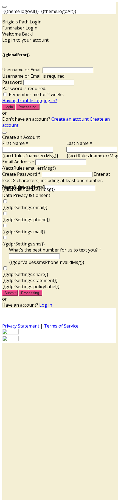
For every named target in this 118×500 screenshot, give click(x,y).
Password (12, 82)
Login (8, 107)
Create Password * (21, 174)
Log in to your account (25, 40)
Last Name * (79, 143)
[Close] (4, 133)
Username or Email (21, 70)
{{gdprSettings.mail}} (23, 232)
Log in (45, 305)
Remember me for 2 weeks (36, 94)
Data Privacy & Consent (26, 195)
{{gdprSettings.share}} (25, 274)
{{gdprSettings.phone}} (26, 220)
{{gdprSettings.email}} (24, 207)
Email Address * (18, 162)
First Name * (15, 143)
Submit (10, 293)
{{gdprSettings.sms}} (23, 244)
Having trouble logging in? (29, 101)
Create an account (70, 119)
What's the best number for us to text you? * (55, 250)
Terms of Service (61, 326)
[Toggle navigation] (4, 7)
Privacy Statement (20, 326)
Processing (27, 107)
